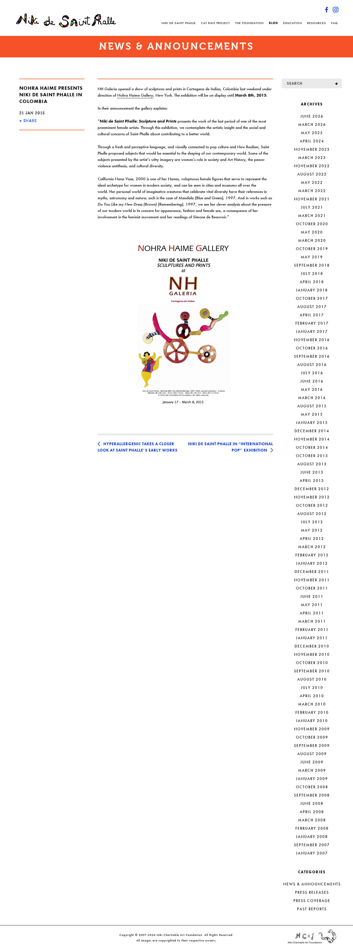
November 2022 (312, 165)
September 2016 (312, 356)
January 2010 (312, 720)
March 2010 (312, 704)
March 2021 (312, 215)
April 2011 (312, 613)
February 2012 (312, 555)
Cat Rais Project (215, 23)
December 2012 (312, 488)
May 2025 (312, 132)
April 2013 (312, 480)
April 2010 (312, 695)
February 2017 (312, 323)
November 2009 (312, 728)
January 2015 (312, 422)
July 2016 (312, 372)
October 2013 (312, 455)
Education (292, 23)
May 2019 (312, 256)
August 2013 (312, 463)
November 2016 (312, 339)
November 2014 (312, 439)
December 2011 (312, 571)
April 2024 (312, 141)
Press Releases (312, 892)
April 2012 (312, 538)
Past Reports (312, 908)
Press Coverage (311, 900)
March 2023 (312, 157)
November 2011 (312, 579)
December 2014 (312, 430)
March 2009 (312, 770)
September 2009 (312, 745)
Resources (316, 23)
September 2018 (312, 265)
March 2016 (312, 397)
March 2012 (312, 546)
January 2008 (312, 836)
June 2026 (311, 116)
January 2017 (312, 331)
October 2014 (312, 447)
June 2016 (311, 381)
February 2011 (312, 629)
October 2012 (312, 505)
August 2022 (312, 174)
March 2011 (312, 621)
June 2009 (311, 762)
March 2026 (312, 124)
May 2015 (312, 414)
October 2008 (312, 786)
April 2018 (312, 281)
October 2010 (312, 662)
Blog (273, 23)
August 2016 (312, 364)
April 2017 (312, 314)
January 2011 (312, 637)
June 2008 (311, 803)
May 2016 (312, 389)
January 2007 (312, 853)
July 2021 (312, 207)
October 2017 (312, 298)
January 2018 (312, 290)
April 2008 (312, 811)
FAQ (334, 23)
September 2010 (312, 670)
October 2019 (312, 248)
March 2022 (312, 190)
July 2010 (312, 687)
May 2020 (312, 232)
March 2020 (312, 240)
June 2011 (311, 596)
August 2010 (312, 679)
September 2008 (312, 795)
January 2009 (312, 778)
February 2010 (312, 712)
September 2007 (312, 844)
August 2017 (312, 306)
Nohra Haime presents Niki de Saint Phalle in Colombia (51, 94)
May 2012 (312, 530)
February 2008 (312, 828)
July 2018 (312, 273)
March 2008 (312, 820)
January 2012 (312, 563)
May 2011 (312, 604)
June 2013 (311, 472)
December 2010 (312, 646)
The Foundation (249, 23)
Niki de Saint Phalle (179, 23)
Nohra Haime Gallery (135, 95)
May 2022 (312, 182)
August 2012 (312, 513)
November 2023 (312, 149)
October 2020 (312, 223)
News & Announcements (312, 884)
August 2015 (312, 406)
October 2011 (312, 588)
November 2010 (312, 654)
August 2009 (312, 753)
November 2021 (312, 199)
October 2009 (312, 737)
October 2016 (312, 348)
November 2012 (312, 497)
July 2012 (312, 521)
